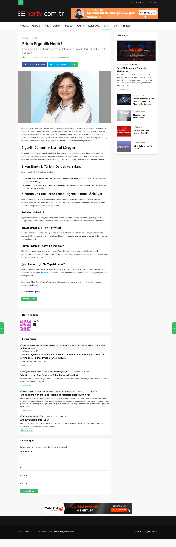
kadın (72, 532)
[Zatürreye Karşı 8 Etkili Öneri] (32, 416)
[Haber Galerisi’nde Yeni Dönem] (124, 146)
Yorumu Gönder (29, 491)
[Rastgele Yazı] (20, 2)
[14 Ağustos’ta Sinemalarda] (124, 115)
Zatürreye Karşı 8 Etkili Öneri (34, 420)
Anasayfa (24, 26)
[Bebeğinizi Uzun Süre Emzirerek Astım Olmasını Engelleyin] (43, 371)
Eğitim (46, 26)
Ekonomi (57, 26)
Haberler (69, 26)
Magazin (36, 26)
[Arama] (132, 2)
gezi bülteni (58, 532)
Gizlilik (138, 532)
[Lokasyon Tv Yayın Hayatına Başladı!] (124, 131)
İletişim (147, 532)
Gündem (80, 26)
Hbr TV (29, 57)
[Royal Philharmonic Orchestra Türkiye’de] (136, 51)
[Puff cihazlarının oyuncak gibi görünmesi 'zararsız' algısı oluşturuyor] (47, 391)
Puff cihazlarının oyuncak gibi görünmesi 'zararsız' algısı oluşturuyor (55, 395)
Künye (154, 532)
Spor (116, 26)
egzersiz (45, 272)
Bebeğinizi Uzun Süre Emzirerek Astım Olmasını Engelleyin (49, 375)
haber (66, 532)
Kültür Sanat (94, 26)
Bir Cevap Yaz (29, 299)
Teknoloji (127, 26)
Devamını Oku (26, 365)
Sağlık (107, 26)
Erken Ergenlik (34, 292)
